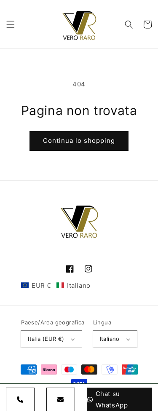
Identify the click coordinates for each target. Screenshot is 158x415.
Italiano (110, 338)
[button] (10, 24)
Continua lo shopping (79, 141)
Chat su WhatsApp (112, 399)
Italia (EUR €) (46, 338)
